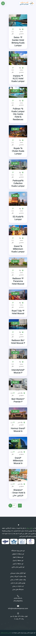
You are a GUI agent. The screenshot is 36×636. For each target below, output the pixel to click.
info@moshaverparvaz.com (18, 609)
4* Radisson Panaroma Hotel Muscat (18, 281)
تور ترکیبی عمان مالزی (18, 567)
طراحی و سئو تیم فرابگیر (6, 633)
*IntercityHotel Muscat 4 (18, 371)
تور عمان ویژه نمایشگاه (18, 551)
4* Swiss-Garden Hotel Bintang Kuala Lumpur (18, 41)
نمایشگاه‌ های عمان (18, 590)
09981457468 (18, 601)
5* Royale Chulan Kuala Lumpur (18, 151)
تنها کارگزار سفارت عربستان (18, 573)
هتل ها (15, 18)
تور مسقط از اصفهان (18, 554)
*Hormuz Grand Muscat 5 (18, 430)
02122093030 (18, 598)
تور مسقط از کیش (18, 564)
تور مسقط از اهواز (18, 557)
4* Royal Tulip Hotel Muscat (18, 312)
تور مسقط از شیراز (18, 560)
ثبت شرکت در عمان (18, 586)
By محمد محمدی (21, 31)
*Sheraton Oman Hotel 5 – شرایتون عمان (18, 493)
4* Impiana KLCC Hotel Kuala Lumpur (18, 78)
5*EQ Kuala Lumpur (18, 218)
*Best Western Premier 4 (18, 400)
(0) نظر (13, 33)
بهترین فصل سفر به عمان (18, 583)
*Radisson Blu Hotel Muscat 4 (18, 342)
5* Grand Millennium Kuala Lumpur (18, 249)
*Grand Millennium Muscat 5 (18, 461)
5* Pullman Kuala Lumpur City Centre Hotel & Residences (18, 114)
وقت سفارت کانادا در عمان (18, 580)
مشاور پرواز (30, 528)
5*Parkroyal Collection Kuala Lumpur (18, 183)
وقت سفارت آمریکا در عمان (18, 576)
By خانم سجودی (21, 394)
